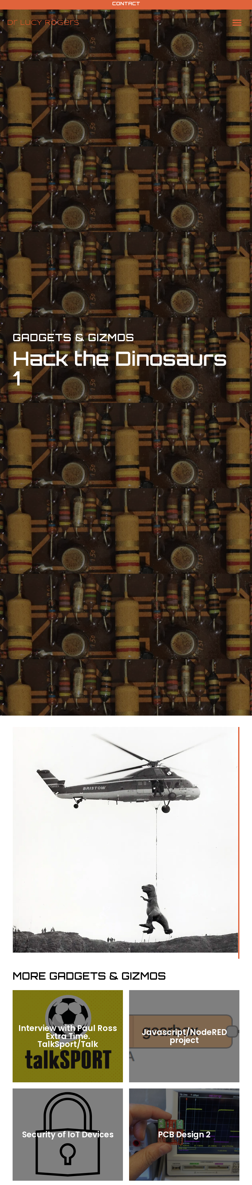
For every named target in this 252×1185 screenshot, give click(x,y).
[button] (237, 22)
